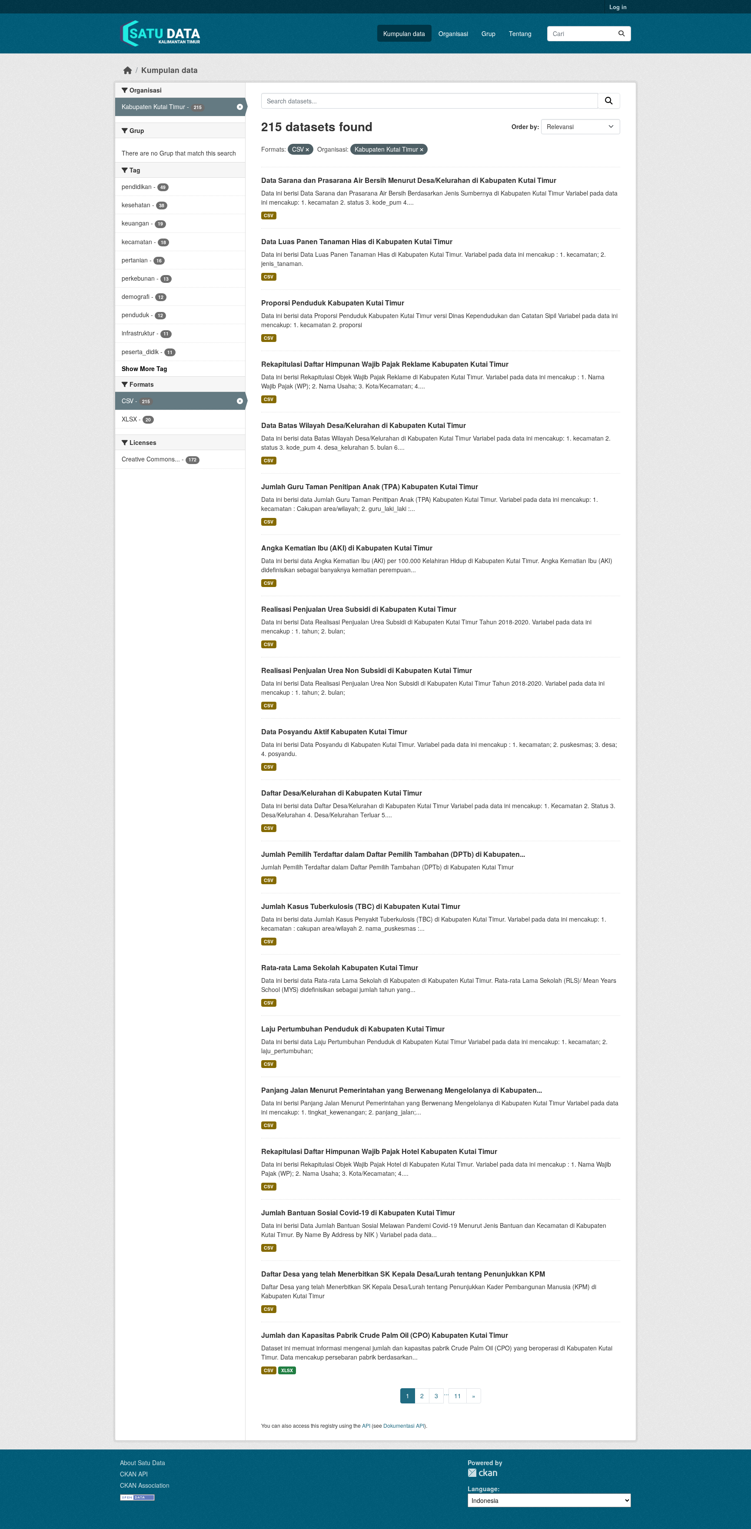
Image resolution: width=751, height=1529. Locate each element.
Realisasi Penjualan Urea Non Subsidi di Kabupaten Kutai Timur (366, 670)
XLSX (287, 1370)
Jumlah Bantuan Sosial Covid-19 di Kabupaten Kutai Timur (358, 1212)
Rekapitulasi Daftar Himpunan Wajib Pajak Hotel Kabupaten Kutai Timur (379, 1151)
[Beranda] (127, 69)
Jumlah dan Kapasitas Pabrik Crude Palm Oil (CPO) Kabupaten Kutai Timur (384, 1335)
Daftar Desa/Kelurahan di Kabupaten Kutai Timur (341, 793)
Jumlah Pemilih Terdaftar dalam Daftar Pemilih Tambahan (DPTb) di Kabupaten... (393, 854)
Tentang (520, 33)
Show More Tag (144, 368)
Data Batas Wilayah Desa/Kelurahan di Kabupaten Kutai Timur (363, 425)
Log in (618, 7)
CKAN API (134, 1473)
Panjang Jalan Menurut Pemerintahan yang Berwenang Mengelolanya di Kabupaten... (401, 1090)
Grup (488, 33)
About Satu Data (142, 1462)
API (366, 1425)
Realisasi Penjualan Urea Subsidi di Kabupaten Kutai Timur (358, 609)
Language (483, 1488)
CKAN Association (144, 1485)
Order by (524, 126)
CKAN (482, 1472)
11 (457, 1395)
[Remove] (307, 149)
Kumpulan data (404, 33)
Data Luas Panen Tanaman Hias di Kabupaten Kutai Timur (356, 241)
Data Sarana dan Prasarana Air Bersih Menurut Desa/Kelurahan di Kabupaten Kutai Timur (408, 180)
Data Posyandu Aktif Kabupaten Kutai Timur (334, 731)
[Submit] (621, 33)
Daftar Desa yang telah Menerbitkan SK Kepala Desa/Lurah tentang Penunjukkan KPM (403, 1274)
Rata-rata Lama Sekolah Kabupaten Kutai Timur (339, 967)
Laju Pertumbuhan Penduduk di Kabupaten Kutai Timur (353, 1029)
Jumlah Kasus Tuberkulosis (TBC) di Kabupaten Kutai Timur (360, 906)
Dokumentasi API (403, 1425)
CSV (268, 215)
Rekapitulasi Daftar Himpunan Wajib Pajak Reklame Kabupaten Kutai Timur (384, 364)
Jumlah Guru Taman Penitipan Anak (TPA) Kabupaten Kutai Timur (369, 486)
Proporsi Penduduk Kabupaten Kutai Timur (332, 303)
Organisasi (453, 33)
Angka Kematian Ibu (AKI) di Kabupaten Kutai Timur (346, 548)
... (446, 1392)
